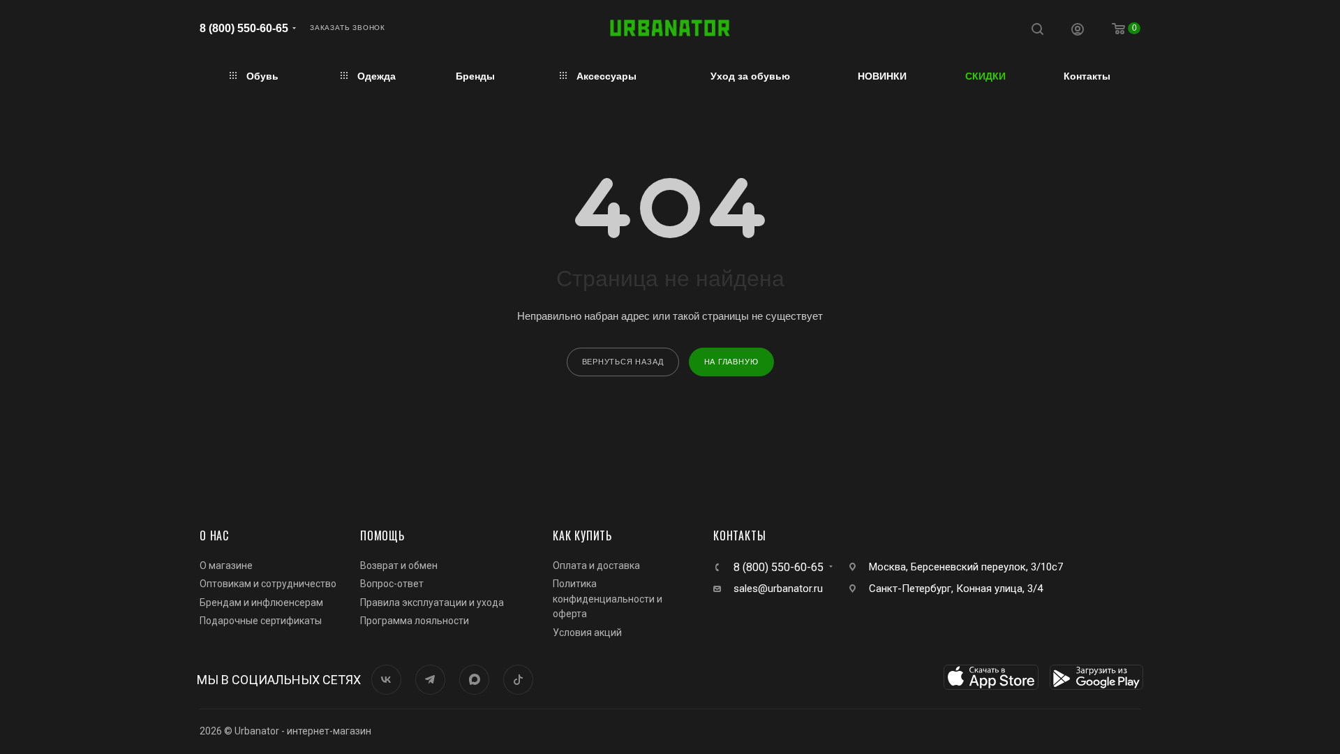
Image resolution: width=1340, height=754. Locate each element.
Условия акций (587, 632)
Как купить (582, 535)
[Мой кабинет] (1077, 31)
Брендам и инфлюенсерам (261, 602)
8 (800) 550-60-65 (244, 28)
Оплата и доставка (596, 565)
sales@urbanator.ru (778, 588)
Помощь (382, 535)
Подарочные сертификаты (261, 620)
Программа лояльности (414, 620)
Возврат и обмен (399, 565)
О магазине (226, 565)
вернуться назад (623, 361)
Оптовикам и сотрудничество (268, 583)
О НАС (214, 535)
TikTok (518, 680)
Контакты (739, 535)
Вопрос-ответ (392, 583)
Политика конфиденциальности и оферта (607, 598)
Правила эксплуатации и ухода (432, 602)
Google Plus (474, 680)
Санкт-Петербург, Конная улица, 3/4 (956, 588)
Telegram (430, 680)
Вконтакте (386, 680)
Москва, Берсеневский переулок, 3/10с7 (966, 567)
